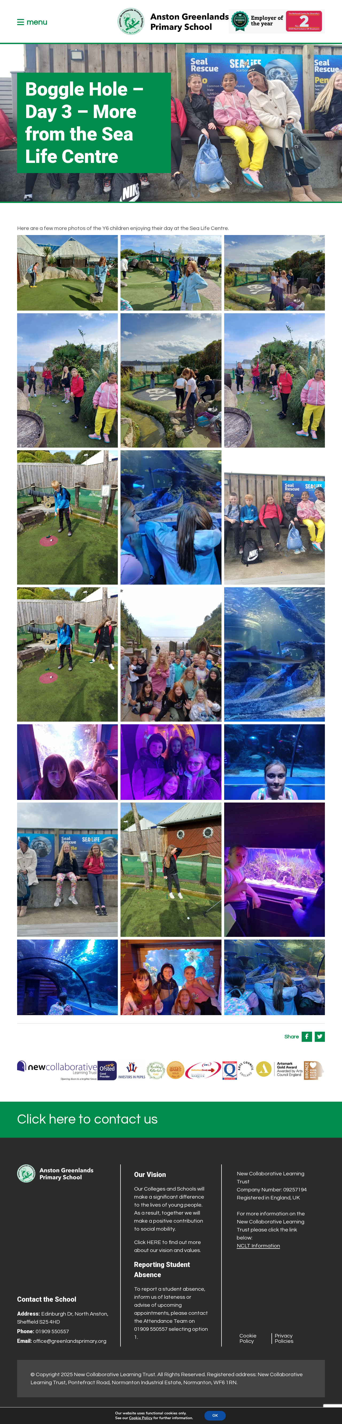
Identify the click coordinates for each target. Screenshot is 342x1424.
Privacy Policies (284, 1338)
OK (215, 1415)
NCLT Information (258, 1246)
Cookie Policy (247, 1338)
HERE (154, 1242)
